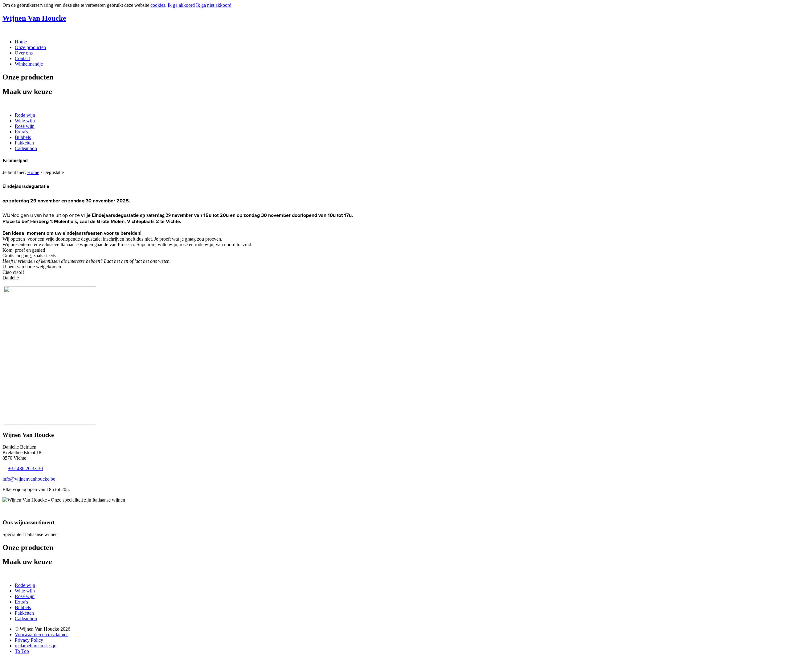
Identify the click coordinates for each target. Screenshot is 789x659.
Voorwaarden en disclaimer (41, 634)
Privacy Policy (29, 640)
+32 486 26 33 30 (25, 468)
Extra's (21, 131)
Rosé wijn (25, 126)
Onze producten (30, 47)
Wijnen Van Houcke (34, 18)
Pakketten (24, 142)
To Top (22, 651)
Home (21, 41)
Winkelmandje (29, 64)
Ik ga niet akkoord (213, 5)
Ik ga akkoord (181, 5)
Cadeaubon (26, 148)
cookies (157, 5)
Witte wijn (25, 120)
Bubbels (23, 137)
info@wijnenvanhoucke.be (28, 479)
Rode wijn (25, 115)
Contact (22, 58)
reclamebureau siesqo (35, 645)
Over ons (24, 52)
